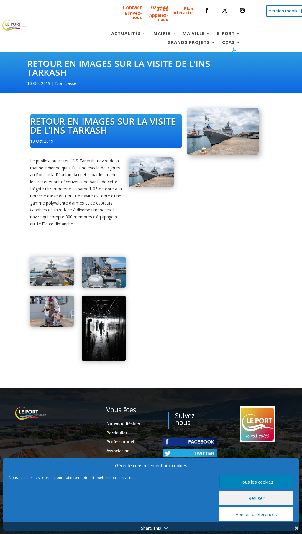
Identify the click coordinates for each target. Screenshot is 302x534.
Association (118, 451)
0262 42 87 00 (159, 8)
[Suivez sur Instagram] (242, 10)
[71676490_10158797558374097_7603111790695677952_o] (52, 325)
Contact (132, 7)
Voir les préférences (256, 514)
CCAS (228, 42)
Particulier (116, 433)
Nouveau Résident (124, 423)
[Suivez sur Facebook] (207, 10)
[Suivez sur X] (224, 10)
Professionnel (120, 441)
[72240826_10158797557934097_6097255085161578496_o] (104, 359)
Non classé (65, 83)
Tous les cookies (256, 482)
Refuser (256, 498)
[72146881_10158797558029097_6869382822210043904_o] (104, 286)
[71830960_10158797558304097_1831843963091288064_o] (52, 284)
